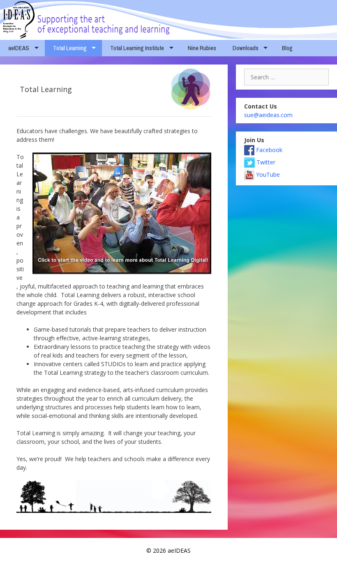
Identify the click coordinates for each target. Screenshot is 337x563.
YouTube (267, 174)
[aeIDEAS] (168, 19)
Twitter (265, 162)
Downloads (246, 48)
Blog (287, 48)
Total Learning (70, 48)
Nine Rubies (202, 48)
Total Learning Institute (137, 48)
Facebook (268, 150)
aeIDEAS (18, 48)
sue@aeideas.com (268, 115)
